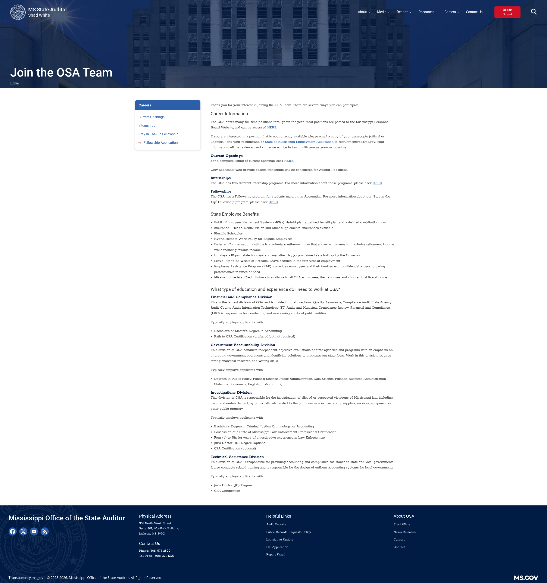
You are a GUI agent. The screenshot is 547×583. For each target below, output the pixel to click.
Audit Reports (276, 524)
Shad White (402, 524)
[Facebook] (13, 531)
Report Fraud (507, 12)
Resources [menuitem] (426, 12)
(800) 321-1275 (163, 556)
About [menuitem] (360, 13)
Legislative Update (279, 540)
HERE (271, 127)
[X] (23, 531)
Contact (399, 547)
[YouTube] (34, 531)
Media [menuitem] (379, 13)
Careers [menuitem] (447, 13)
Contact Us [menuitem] (474, 12)
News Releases (405, 532)
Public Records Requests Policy (288, 532)
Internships (146, 126)
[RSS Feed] (45, 531)
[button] (534, 12)
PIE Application (277, 547)
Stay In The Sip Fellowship (158, 134)
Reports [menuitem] (400, 13)
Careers (145, 105)
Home (14, 83)
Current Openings (151, 117)
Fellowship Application (161, 143)
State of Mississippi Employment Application (299, 142)
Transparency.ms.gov (26, 577)
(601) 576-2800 (160, 551)
